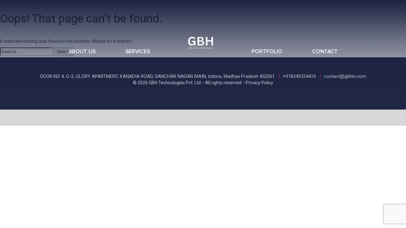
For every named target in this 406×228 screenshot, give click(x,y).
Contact (325, 51)
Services (137, 51)
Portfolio (267, 51)
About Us (82, 51)
